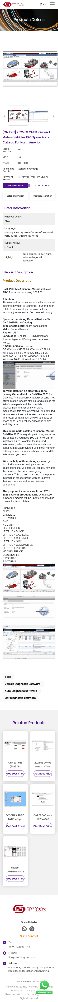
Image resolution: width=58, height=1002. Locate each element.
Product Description (42, 196)
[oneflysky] (32, 929)
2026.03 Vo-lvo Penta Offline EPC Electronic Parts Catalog (42, 764)
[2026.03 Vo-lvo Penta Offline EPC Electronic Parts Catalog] (42, 746)
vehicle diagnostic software (22, 684)
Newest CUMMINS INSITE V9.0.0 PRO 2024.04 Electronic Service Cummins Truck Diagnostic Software (15, 869)
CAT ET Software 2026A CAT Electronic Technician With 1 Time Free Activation (43, 817)
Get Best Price (15, 185)
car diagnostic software (20, 698)
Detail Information (15, 196)
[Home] (29, 913)
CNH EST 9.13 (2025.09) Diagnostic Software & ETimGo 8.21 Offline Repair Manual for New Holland (15, 764)
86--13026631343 (19, 946)
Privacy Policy (23, 981)
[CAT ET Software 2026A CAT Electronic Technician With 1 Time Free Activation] (42, 799)
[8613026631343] (24, 929)
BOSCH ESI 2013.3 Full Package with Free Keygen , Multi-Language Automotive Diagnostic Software (15, 817)
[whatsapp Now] (44, 994)
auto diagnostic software (21, 691)
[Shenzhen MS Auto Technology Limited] (13, 4)
